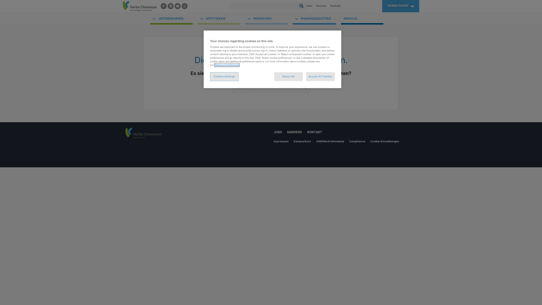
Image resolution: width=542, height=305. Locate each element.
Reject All (288, 76)
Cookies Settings (224, 76)
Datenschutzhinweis (227, 65)
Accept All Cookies (320, 76)
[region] (272, 59)
